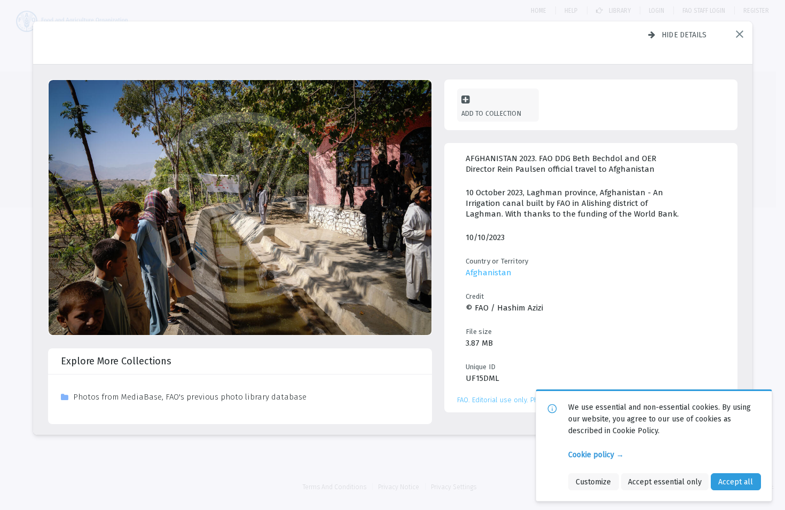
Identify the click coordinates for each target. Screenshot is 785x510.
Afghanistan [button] (489, 272)
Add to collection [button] (491, 113)
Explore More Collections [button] (116, 361)
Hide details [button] (684, 34)
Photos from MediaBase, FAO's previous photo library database (190, 397)
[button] (739, 34)
